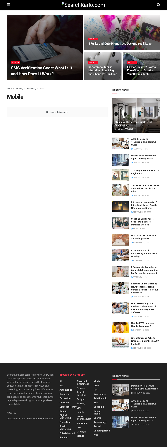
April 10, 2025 (139, 229)
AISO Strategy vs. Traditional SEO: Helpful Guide (143, 142)
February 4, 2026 (140, 149)
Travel (97, 426)
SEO (96, 402)
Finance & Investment (83, 382)
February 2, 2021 (136, 80)
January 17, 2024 (141, 297)
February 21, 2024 (141, 242)
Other (97, 385)
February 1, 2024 (140, 277)
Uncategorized (102, 430)
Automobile (66, 390)
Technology (31, 89)
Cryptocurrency (68, 407)
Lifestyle (81, 431)
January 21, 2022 (98, 50)
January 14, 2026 (141, 195)
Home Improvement (84, 417)
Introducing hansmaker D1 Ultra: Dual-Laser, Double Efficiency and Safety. (145, 205)
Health (80, 412)
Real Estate (100, 394)
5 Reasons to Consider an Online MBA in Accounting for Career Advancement (144, 270)
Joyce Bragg (20, 80)
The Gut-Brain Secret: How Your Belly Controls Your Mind (145, 188)
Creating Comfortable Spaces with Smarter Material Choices (142, 222)
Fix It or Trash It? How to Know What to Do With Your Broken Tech (141, 71)
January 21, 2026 (141, 178)
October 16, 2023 (141, 330)
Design (63, 411)
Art (61, 385)
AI (61, 381)
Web (96, 435)
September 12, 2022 (38, 80)
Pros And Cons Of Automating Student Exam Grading (144, 253)
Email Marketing (65, 427)
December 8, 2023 (141, 316)
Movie (97, 381)
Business (64, 394)
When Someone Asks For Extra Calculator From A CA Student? (145, 341)
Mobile (15, 62)
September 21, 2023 (142, 348)
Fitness (81, 388)
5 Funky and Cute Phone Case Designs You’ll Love (120, 43)
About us (11, 412)
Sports (97, 418)
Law (79, 427)
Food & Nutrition (81, 393)
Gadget (81, 399)
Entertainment (67, 433)
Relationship (100, 398)
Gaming (81, 403)
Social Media (97, 412)
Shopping (99, 407)
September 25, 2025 (142, 212)
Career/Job (66, 398)
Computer (65, 402)
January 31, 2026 (141, 163)
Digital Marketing (65, 416)
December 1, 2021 (98, 80)
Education (65, 422)
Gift (79, 407)
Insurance (82, 423)
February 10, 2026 (124, 129)
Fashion (64, 437)
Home (9, 89)
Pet (95, 390)
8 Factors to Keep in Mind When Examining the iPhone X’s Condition (102, 71)
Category (19, 89)
